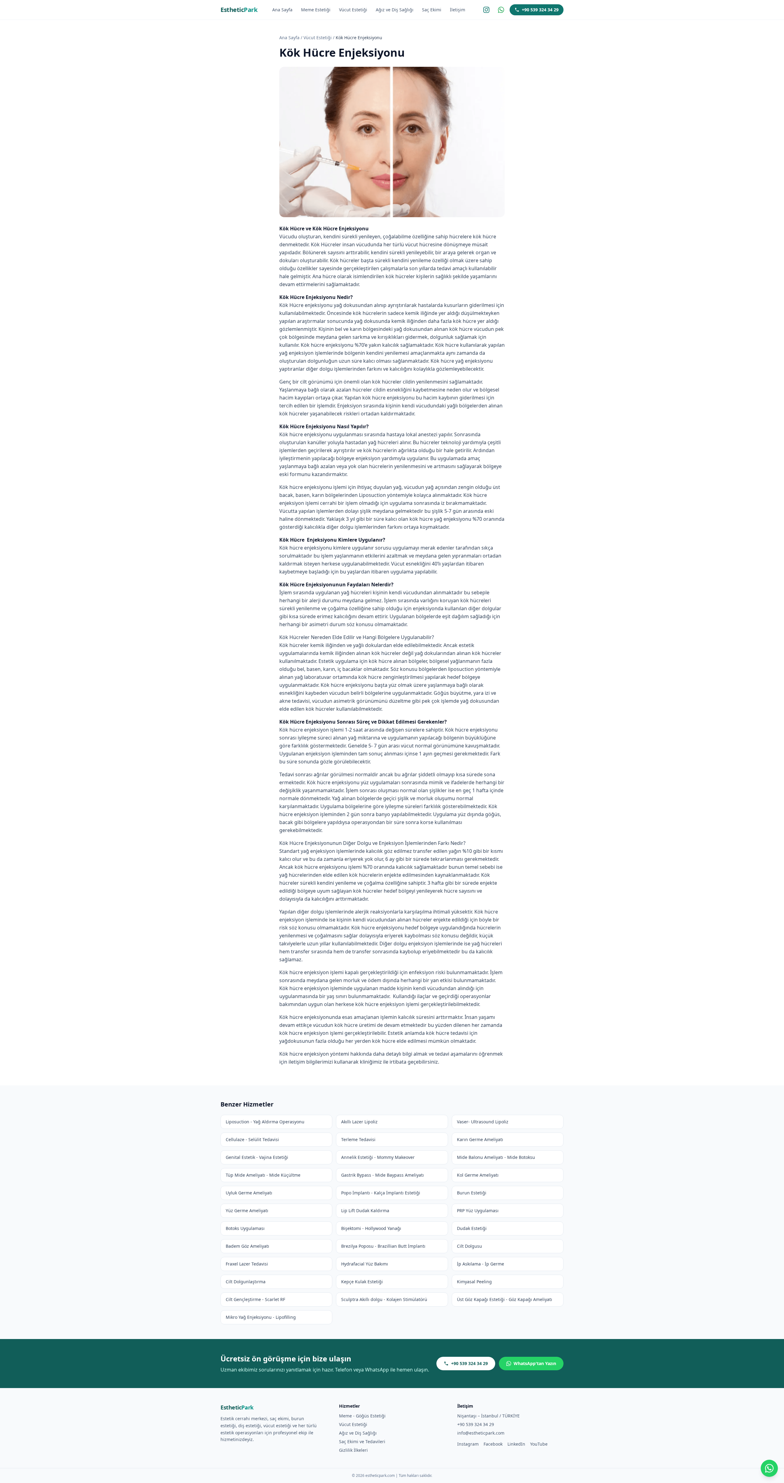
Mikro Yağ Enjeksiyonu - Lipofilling (261, 1317)
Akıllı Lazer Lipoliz (359, 1122)
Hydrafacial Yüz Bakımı (364, 1264)
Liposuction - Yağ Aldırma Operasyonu (265, 1122)
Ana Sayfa (282, 10)
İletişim (457, 10)
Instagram (468, 1444)
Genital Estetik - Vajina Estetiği (257, 1157)
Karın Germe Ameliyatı (480, 1139)
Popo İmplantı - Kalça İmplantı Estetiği (380, 1193)
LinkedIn (516, 1444)
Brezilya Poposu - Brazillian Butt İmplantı (383, 1246)
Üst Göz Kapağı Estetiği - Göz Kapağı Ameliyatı (504, 1299)
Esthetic (239, 10)
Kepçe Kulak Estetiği (362, 1281)
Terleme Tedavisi (358, 1139)
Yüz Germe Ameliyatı (247, 1210)
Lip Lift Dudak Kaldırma (365, 1210)
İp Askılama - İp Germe (480, 1264)
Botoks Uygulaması (245, 1228)
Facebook (493, 1444)
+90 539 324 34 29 (540, 10)
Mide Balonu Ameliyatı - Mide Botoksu (496, 1157)
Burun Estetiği (471, 1193)
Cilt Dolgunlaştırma (246, 1281)
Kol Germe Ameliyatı (478, 1175)
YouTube (539, 1444)
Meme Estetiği (315, 10)
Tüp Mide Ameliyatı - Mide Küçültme (263, 1175)
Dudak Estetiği (472, 1228)
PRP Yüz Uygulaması (478, 1210)
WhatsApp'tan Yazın (535, 1363)
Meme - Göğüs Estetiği (362, 1416)
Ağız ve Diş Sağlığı (394, 10)
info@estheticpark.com (480, 1433)
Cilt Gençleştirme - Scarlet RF (255, 1299)
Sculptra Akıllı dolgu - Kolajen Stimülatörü (384, 1299)
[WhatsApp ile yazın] (769, 1468)
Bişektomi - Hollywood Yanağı (371, 1228)
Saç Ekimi (431, 10)
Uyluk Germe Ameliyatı (249, 1193)
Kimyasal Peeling (474, 1281)
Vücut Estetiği (353, 10)
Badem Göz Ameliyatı (247, 1246)
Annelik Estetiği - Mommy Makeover (378, 1157)
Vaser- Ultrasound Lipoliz (482, 1122)
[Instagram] (486, 10)
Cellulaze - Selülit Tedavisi (252, 1139)
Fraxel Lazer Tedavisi (247, 1264)
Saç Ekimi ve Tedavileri (362, 1441)
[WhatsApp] (501, 10)
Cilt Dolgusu (469, 1246)
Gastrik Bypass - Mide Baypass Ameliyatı (382, 1175)
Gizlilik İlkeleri (353, 1450)
